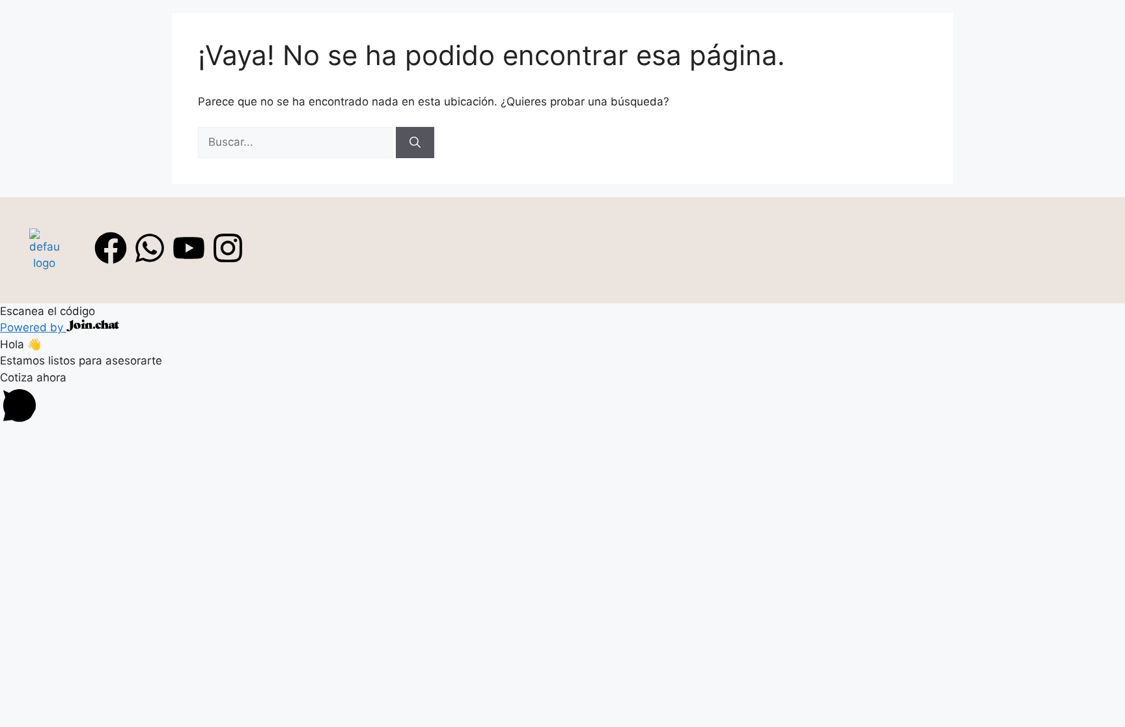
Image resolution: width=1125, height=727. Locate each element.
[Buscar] (415, 142)
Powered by (33, 327)
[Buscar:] (297, 141)
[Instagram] (228, 248)
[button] (562, 400)
